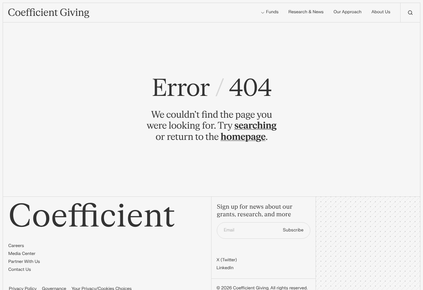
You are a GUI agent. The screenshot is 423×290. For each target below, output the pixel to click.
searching (255, 126)
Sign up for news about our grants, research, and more (254, 210)
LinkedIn (225, 268)
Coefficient (91, 216)
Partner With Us (24, 262)
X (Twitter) (226, 260)
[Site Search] (410, 12)
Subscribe (293, 230)
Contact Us (19, 269)
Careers (16, 246)
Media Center (21, 254)
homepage (242, 137)
